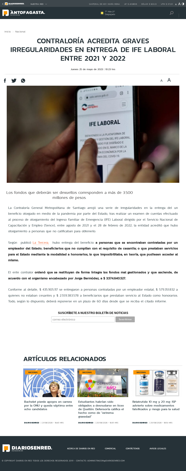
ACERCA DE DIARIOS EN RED (81, 448)
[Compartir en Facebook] (5, 82)
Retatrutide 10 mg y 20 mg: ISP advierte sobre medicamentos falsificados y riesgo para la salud (155, 405)
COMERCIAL (110, 448)
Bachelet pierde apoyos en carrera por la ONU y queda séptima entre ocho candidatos (48, 405)
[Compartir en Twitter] (14, 82)
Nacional (20, 31)
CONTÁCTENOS (133, 448)
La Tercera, (41, 242)
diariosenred (31, 422)
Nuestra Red (37, 4)
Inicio (8, 31)
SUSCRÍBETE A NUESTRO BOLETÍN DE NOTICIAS (93, 312)
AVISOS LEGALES (157, 448)
